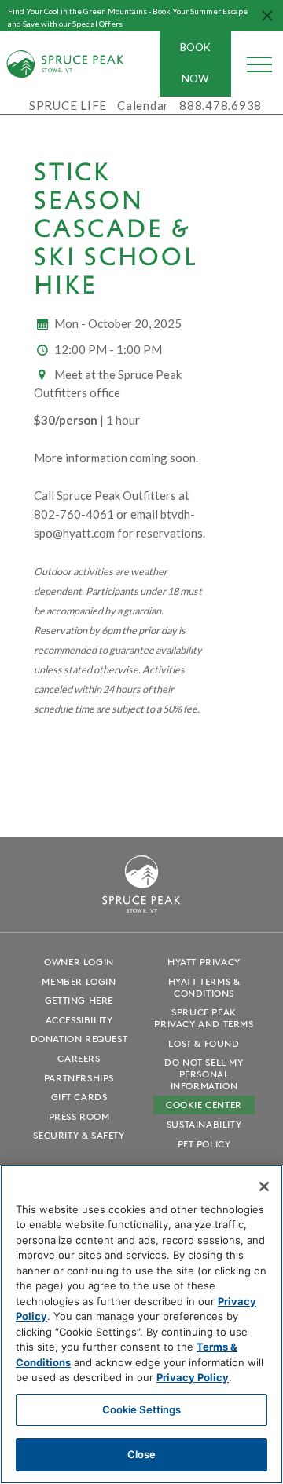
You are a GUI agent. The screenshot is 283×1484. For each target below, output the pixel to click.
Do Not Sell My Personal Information (203, 1074)
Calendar (143, 105)
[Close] (264, 1186)
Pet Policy (204, 1144)
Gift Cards (79, 1097)
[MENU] (259, 63)
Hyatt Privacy (204, 962)
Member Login (79, 981)
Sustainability (204, 1124)
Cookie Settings (142, 1409)
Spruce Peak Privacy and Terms (203, 1018)
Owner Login (79, 962)
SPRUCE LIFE (68, 105)
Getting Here (79, 1000)
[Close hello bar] (267, 15)
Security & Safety (78, 1135)
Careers (78, 1058)
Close (141, 1454)
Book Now (195, 63)
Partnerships (79, 1078)
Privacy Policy (192, 1377)
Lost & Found (203, 1043)
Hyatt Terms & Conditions (204, 987)
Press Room (79, 1116)
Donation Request (79, 1039)
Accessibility (79, 1020)
